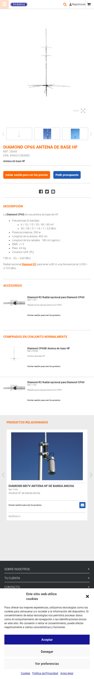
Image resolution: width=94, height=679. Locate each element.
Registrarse (78, 4)
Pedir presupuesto (67, 175)
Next (90, 134)
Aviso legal (66, 673)
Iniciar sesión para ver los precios (26, 175)
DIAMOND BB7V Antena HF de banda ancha (41, 486)
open (65, 4)
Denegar (47, 652)
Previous (3, 134)
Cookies (25, 673)
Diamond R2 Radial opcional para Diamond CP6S (55, 297)
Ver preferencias (47, 664)
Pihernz (19, 4)
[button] (87, 596)
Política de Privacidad (45, 673)
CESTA (89, 4)
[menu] (4, 4)
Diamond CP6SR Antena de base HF (48, 348)
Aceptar (47, 640)
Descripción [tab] (13, 206)
